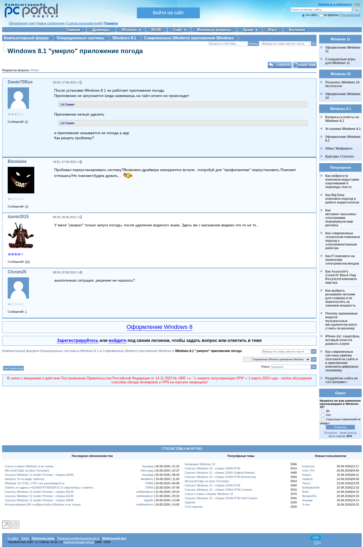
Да (328, 410)
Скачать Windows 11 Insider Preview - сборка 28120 (39, 491)
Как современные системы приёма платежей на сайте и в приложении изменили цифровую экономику (342, 361)
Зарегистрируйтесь (78, 340)
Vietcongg (146, 470)
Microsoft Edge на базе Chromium (27, 470)
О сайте (13, 538)
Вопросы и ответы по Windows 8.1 (342, 119)
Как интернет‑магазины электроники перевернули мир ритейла (341, 218)
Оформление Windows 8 (159, 327)
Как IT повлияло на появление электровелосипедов (342, 259)
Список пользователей (84, 23)
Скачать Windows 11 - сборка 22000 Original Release (220, 472)
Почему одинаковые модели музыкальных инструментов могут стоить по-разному (341, 321)
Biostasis (17, 161)
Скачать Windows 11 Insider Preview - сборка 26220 (39, 496)
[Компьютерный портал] (30, 17)
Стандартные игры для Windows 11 (340, 61)
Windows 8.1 (124, 38)
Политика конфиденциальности (78, 538)
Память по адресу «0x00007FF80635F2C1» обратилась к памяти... (50, 487)
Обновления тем (21, 23)
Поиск (25, 538)
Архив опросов (348, 432)
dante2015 (18, 216)
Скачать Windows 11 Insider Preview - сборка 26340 (39, 474)
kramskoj (308, 466)
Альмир (307, 500)
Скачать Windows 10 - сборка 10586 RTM (212, 468)
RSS (357, 4)
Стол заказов (193, 506)
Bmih (305, 491)
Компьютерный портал (79, 542)
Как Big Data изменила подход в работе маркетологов (342, 198)
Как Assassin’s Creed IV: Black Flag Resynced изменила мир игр (341, 277)
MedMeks (147, 479)
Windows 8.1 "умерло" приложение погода (75, 50)
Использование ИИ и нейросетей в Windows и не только (43, 504)
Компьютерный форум (26, 38)
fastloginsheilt (310, 487)
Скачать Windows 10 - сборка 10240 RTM (212, 485)
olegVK (148, 500)
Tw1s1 (306, 483)
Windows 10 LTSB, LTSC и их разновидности (34, 483)
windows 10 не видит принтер (24, 479)
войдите (117, 340)
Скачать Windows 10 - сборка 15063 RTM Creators (218, 489)
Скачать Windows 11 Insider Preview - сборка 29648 (39, 500)
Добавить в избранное (335, 4)
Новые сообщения (50, 23)
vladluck (307, 479)
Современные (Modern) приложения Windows (189, 38)
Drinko (34, 70)
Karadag (147, 466)
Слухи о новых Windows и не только (29, 466)
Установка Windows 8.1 (343, 129)
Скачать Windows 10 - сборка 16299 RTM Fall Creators (221, 498)
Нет (328, 415)
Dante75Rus (20, 82)
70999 (149, 483)
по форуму (332, 14)
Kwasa (306, 474)
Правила (111, 23)
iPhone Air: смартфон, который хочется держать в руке (343, 340)
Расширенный (350, 14)
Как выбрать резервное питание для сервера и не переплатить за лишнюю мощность (340, 298)
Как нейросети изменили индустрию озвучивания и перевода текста (342, 181)
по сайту (312, 14)
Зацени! (190, 502)
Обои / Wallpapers (339, 148)
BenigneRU (309, 496)
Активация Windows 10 (200, 464)
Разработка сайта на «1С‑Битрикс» (341, 380)
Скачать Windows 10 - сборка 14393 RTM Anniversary (220, 476)
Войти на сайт (168, 12)
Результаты (330, 432)
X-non (306, 504)
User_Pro (308, 470)
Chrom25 (17, 272)
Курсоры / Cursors (339, 156)
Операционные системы (80, 38)
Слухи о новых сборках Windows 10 (209, 493)
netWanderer (144, 491)
